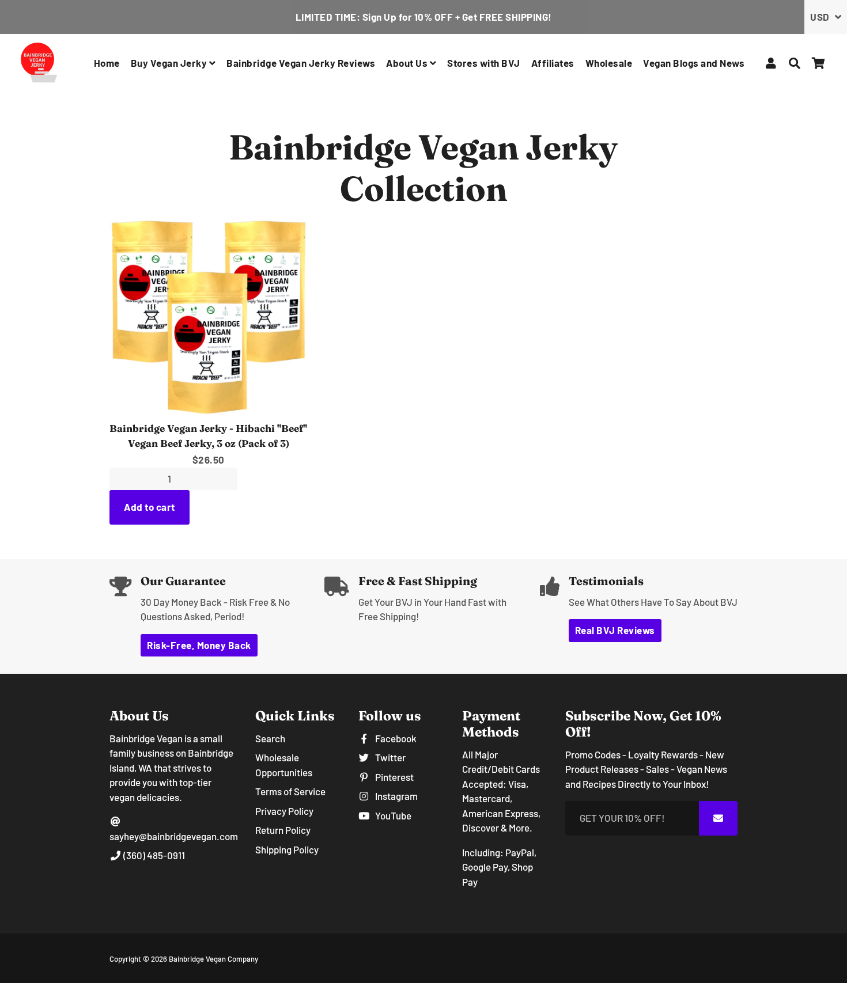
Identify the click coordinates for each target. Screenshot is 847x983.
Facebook (394, 738)
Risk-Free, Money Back (199, 645)
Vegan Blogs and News (693, 63)
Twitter (389, 757)
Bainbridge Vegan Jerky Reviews (300, 63)
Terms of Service (290, 791)
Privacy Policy (284, 811)
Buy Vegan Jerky (170, 63)
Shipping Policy (287, 849)
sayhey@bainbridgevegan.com (173, 836)
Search (270, 738)
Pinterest (393, 777)
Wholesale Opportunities (283, 765)
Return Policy (283, 830)
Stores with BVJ (483, 63)
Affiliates (552, 63)
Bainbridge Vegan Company (213, 958)
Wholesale (609, 63)
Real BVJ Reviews (615, 630)
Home (107, 63)
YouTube (392, 815)
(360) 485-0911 (153, 855)
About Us (408, 63)
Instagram (395, 796)
